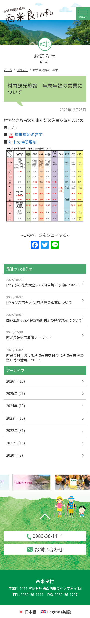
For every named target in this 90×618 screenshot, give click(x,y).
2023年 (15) (15, 418)
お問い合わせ (49, 549)
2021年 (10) (15, 442)
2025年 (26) (15, 393)
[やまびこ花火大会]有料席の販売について (39, 300)
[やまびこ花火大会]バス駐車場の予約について (42, 282)
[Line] (55, 245)
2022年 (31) (15, 430)
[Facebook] (35, 245)
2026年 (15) (15, 381)
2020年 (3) (14, 455)
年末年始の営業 (29, 134)
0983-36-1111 (48, 536)
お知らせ (22, 70)
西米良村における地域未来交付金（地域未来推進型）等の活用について (44, 354)
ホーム (8, 70)
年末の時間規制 (23, 142)
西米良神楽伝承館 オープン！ (29, 335)
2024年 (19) (15, 405)
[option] (31, 482)
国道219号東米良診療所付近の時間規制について (44, 317)
